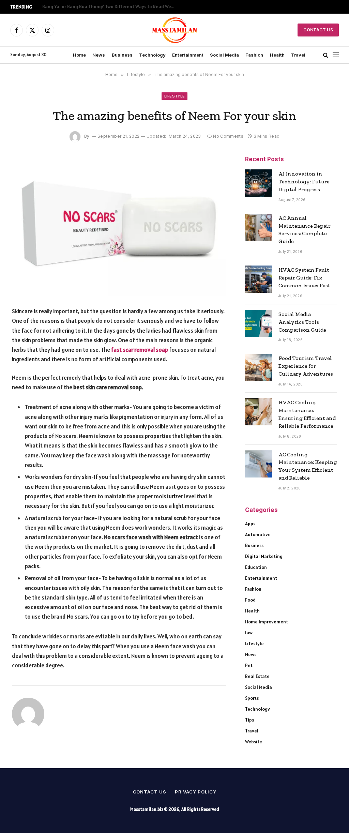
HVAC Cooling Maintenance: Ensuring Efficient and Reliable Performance (307, 414)
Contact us (149, 791)
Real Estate (257, 676)
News (98, 55)
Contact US (318, 29)
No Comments (228, 136)
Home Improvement (266, 622)
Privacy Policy (195, 791)
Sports (252, 698)
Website (253, 742)
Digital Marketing (264, 556)
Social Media (224, 55)
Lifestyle (174, 96)
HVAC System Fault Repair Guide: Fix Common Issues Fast (304, 278)
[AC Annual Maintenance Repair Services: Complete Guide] (258, 227)
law (249, 633)
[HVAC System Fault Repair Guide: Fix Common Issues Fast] (258, 279)
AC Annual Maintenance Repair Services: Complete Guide (304, 230)
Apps (250, 523)
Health (277, 55)
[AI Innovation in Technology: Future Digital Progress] (258, 183)
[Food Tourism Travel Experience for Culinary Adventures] (258, 367)
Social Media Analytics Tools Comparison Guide (302, 322)
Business (122, 55)
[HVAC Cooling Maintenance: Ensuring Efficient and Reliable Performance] (258, 411)
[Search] (326, 55)
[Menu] (336, 55)
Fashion (254, 55)
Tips (249, 720)
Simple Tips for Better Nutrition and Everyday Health (98, 7)
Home (79, 55)
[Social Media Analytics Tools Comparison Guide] (258, 323)
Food (250, 600)
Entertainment (187, 55)
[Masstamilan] (174, 30)
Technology (152, 55)
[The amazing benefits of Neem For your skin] (119, 226)
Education (256, 567)
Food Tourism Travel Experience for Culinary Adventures (305, 366)
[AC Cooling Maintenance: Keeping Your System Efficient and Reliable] (258, 464)
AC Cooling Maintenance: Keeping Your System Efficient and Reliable (307, 466)
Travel (298, 55)
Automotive (258, 534)
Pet (249, 665)
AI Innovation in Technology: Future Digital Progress (304, 181)
